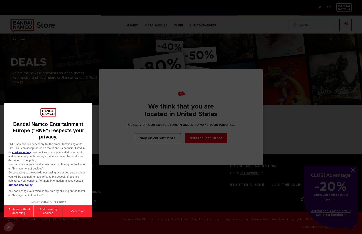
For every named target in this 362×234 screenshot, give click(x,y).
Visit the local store (206, 138)
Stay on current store (158, 138)
